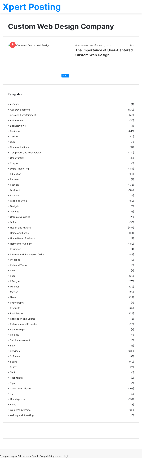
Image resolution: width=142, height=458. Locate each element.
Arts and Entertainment (23, 115)
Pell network (24, 456)
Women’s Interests (20, 410)
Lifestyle (15, 281)
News (13, 297)
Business (15, 131)
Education (15, 174)
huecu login (63, 456)
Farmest (14, 179)
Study (13, 367)
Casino (14, 136)
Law (12, 270)
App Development (20, 109)
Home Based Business (22, 238)
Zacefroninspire (85, 45)
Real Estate (16, 313)
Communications (19, 147)
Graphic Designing (20, 217)
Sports (13, 361)
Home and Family (19, 233)
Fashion (14, 184)
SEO (12, 345)
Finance (14, 195)
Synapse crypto (8, 456)
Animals (14, 104)
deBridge (51, 456)
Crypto (14, 163)
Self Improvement (20, 340)
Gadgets (14, 206)
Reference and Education (24, 324)
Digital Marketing (19, 168)
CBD (12, 141)
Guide (13, 222)
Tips (12, 383)
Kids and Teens (18, 265)
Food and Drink (18, 200)
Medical (14, 286)
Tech (13, 372)
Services (15, 351)
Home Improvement (21, 243)
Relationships (17, 329)
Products (15, 308)
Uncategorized (18, 399)
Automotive (16, 120)
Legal (13, 275)
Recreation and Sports (22, 318)
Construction (17, 158)
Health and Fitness (20, 227)
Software (15, 356)
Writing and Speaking (22, 415)
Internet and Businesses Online (27, 254)
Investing (15, 259)
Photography (17, 302)
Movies (14, 292)
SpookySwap (39, 456)
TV (11, 393)
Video (13, 404)
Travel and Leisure (20, 388)
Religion (14, 334)
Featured (15, 190)
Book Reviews (18, 125)
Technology (16, 377)
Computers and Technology (25, 152)
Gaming (14, 211)
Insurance (15, 249)
